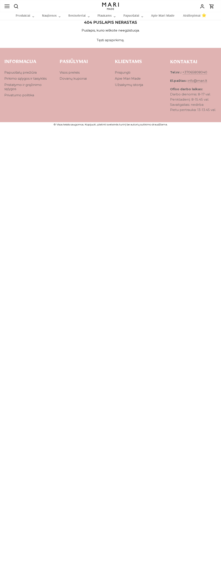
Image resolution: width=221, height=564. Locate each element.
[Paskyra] (202, 6)
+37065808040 (194, 72)
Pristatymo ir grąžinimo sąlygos (23, 87)
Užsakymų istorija (129, 85)
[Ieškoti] (16, 6)
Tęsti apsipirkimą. (110, 40)
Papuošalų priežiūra (20, 72)
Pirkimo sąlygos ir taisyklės (25, 78)
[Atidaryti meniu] (7, 6)
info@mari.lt (197, 81)
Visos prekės (70, 72)
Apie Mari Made (128, 78)
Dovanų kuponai (73, 78)
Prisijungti (122, 72)
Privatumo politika (19, 95)
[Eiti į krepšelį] (211, 6)
